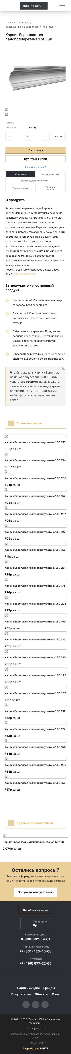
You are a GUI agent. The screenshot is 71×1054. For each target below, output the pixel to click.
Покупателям (21, 994)
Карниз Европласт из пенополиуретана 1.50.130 (35, 657)
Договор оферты (35, 1028)
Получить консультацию (36, 892)
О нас (56, 994)
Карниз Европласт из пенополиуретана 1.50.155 (35, 442)
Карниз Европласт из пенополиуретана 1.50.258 (35, 478)
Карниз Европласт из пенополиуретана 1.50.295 (35, 675)
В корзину (35, 150)
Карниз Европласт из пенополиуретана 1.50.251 (35, 567)
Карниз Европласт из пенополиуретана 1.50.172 (35, 729)
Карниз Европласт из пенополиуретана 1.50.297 (35, 513)
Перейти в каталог (35, 910)
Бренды (49, 988)
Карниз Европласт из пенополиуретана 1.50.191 (35, 711)
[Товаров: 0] (53, 5)
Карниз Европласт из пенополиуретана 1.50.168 (33, 841)
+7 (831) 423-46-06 (35, 951)
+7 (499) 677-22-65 (35, 963)
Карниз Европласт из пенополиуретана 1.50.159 (35, 621)
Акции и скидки (28, 988)
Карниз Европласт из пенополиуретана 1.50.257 (35, 693)
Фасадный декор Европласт (21, 27)
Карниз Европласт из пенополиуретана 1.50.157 (35, 496)
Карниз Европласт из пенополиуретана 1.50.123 (35, 639)
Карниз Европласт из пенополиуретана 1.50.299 (35, 764)
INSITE (44, 1048)
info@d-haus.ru (38, 1043)
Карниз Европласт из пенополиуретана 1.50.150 (35, 747)
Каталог (23, 22)
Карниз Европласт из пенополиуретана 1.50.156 (35, 782)
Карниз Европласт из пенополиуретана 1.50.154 (35, 460)
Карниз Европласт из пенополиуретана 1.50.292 (35, 603)
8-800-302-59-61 (35, 939)
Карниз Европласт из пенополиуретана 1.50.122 (35, 531)
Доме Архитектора (24, 273)
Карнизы (48, 27)
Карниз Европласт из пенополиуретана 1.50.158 (35, 549)
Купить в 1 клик (35, 159)
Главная (10, 22)
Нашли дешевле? (35, 167)
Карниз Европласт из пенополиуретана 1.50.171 (35, 585)
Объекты (41, 994)
